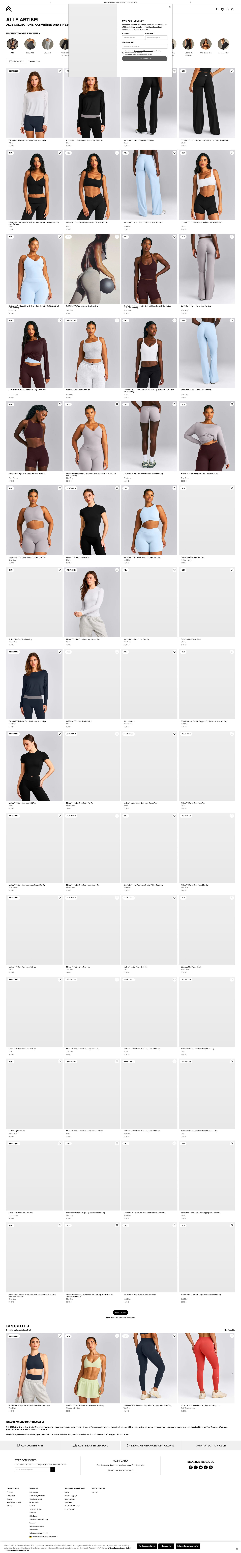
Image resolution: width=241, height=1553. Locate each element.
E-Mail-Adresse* (128, 42)
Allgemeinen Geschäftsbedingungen (143, 51)
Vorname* (125, 33)
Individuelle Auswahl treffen (188, 1546)
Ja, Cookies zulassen (147, 1546)
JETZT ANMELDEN (144, 59)
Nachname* (149, 33)
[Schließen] (237, 1548)
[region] (120, 1547)
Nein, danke (166, 1546)
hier (149, 54)
